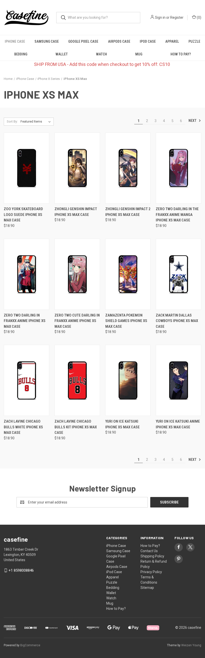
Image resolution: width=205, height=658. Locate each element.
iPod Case (148, 41)
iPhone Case (15, 41)
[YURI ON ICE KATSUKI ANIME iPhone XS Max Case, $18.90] (178, 380)
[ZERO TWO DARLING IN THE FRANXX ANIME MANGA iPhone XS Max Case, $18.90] (178, 168)
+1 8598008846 (21, 570)
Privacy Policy (151, 572)
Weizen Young (191, 645)
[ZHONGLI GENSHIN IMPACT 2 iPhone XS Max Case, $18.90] (128, 168)
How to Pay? (180, 54)
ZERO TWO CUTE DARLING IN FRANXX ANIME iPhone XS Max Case (77, 321)
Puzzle (194, 41)
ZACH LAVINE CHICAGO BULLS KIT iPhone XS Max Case (75, 427)
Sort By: (12, 121)
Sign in (160, 17)
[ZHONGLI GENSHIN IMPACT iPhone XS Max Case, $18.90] (77, 168)
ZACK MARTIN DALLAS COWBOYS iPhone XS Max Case (177, 321)
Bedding (20, 54)
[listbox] (37, 121)
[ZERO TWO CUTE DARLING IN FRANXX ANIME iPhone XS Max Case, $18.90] (77, 274)
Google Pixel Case (83, 41)
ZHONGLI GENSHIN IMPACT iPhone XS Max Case (75, 212)
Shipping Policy (152, 556)
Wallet (62, 54)
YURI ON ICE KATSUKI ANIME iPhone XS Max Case (178, 424)
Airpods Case (119, 41)
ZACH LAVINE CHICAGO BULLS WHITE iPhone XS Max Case (23, 427)
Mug (138, 54)
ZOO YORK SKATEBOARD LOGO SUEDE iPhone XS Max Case (23, 214)
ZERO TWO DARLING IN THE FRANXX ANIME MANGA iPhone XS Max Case (177, 214)
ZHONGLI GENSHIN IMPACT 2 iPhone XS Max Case (127, 212)
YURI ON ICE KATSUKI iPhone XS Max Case (122, 424)
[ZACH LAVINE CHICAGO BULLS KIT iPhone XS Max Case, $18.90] (77, 380)
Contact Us (149, 551)
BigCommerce (30, 645)
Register (177, 17)
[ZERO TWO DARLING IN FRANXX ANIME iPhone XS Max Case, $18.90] (26, 274)
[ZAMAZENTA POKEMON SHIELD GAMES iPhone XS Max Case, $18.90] (128, 274)
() (198, 17)
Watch (101, 54)
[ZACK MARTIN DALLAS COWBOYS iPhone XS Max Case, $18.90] (178, 274)
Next (192, 121)
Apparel (172, 41)
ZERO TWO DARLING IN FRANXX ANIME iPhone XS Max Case (25, 321)
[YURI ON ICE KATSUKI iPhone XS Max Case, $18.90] (128, 380)
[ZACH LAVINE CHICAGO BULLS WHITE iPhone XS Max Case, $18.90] (26, 380)
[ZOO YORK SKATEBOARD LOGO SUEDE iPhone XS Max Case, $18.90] (26, 168)
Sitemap (147, 588)
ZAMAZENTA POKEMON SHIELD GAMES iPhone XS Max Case (126, 321)
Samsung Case (46, 41)
